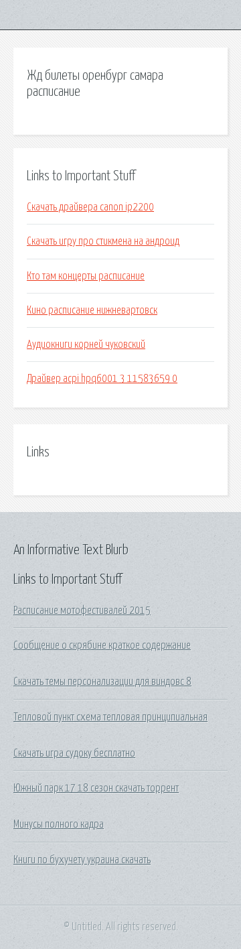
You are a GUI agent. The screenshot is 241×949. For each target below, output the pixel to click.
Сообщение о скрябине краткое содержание (102, 645)
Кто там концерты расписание (86, 276)
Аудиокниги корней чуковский (86, 344)
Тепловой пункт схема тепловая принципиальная (110, 717)
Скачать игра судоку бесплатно (74, 753)
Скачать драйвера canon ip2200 (90, 207)
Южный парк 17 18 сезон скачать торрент (96, 788)
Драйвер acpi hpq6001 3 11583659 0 (102, 378)
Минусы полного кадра (58, 824)
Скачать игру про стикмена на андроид (103, 241)
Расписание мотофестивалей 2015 (82, 610)
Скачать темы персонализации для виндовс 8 (102, 681)
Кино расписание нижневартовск (92, 310)
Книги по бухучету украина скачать (82, 860)
